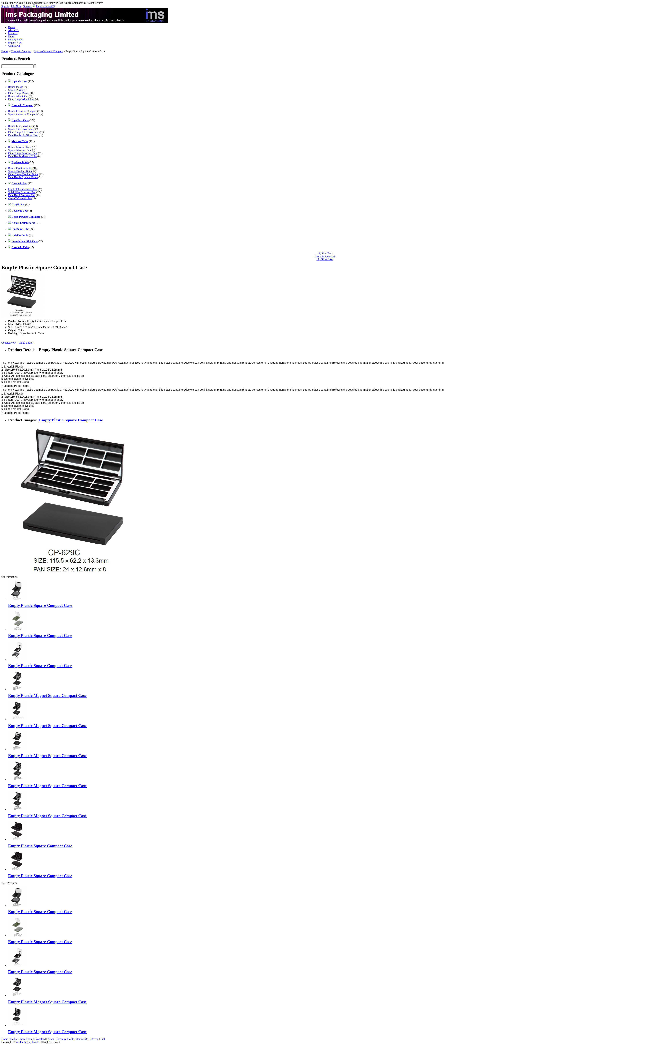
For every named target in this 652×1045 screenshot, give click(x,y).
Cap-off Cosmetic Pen (20, 198)
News (11, 36)
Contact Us (14, 45)
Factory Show (15, 39)
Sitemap (27, 6)
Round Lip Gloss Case (20, 126)
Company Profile (65, 1039)
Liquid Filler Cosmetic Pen (22, 189)
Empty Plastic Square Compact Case (71, 420)
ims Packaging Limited (28, 1042)
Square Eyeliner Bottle (20, 171)
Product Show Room (21, 1039)
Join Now (16, 6)
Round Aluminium (18, 96)
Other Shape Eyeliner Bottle (23, 174)
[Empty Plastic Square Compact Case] (17, 905)
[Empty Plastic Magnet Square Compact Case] (17, 995)
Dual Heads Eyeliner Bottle (23, 177)
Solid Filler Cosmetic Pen (21, 192)
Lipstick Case (325, 253)
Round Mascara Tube (19, 147)
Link (102, 1039)
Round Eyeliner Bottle (20, 168)
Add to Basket (26, 342)
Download (40, 1039)
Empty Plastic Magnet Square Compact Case (47, 695)
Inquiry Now (15, 42)
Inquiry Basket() (45, 6)
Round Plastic (15, 86)
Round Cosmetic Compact (22, 111)
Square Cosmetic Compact (48, 51)
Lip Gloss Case (324, 259)
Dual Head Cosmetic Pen (21, 195)
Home (11, 27)
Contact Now (8, 342)
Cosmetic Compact (21, 51)
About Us (13, 30)
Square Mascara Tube (19, 150)
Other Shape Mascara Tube (22, 153)
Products (12, 33)
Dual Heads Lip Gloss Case (23, 135)
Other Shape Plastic (18, 93)
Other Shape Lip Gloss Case (23, 132)
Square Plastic (15, 90)
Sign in (5, 6)
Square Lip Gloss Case (20, 129)
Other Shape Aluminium (21, 99)
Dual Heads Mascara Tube (22, 156)
